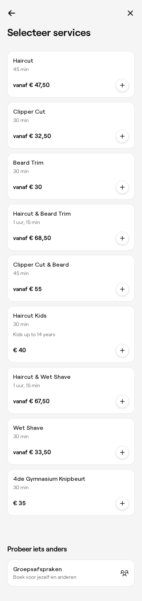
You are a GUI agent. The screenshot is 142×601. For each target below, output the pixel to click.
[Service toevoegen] (122, 85)
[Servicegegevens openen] (122, 350)
